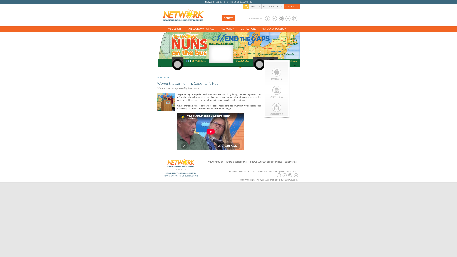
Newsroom (269, 6)
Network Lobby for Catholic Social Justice (181, 173)
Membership (175, 28)
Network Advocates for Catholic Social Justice (181, 176)
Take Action (226, 28)
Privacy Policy (215, 162)
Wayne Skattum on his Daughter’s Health (190, 84)
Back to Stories (163, 77)
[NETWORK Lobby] (183, 16)
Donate (228, 18)
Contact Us (291, 162)
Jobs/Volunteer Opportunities (265, 162)
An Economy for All (201, 28)
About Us (255, 6)
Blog (280, 6)
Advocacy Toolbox (274, 28)
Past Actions (248, 28)
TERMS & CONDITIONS (236, 162)
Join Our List (292, 6)
